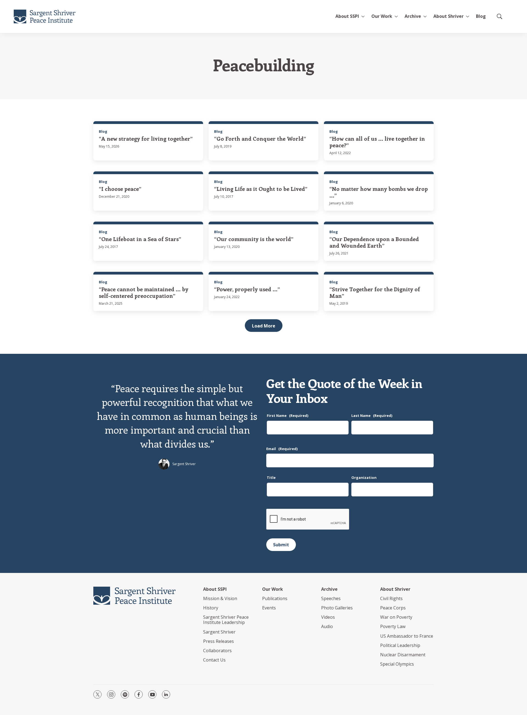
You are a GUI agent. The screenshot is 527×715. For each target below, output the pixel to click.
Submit (281, 545)
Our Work (272, 589)
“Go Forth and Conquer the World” (260, 138)
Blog (481, 16)
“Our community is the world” (253, 238)
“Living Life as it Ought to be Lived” (260, 188)
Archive (413, 16)
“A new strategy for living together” (146, 138)
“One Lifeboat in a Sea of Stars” (140, 238)
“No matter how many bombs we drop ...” (378, 192)
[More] (363, 16)
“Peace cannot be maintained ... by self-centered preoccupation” (143, 292)
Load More (263, 326)
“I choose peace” (120, 188)
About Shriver (448, 16)
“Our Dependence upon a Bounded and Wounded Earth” (374, 242)
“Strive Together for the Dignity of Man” (374, 292)
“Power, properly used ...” (247, 289)
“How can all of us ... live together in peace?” (377, 142)
